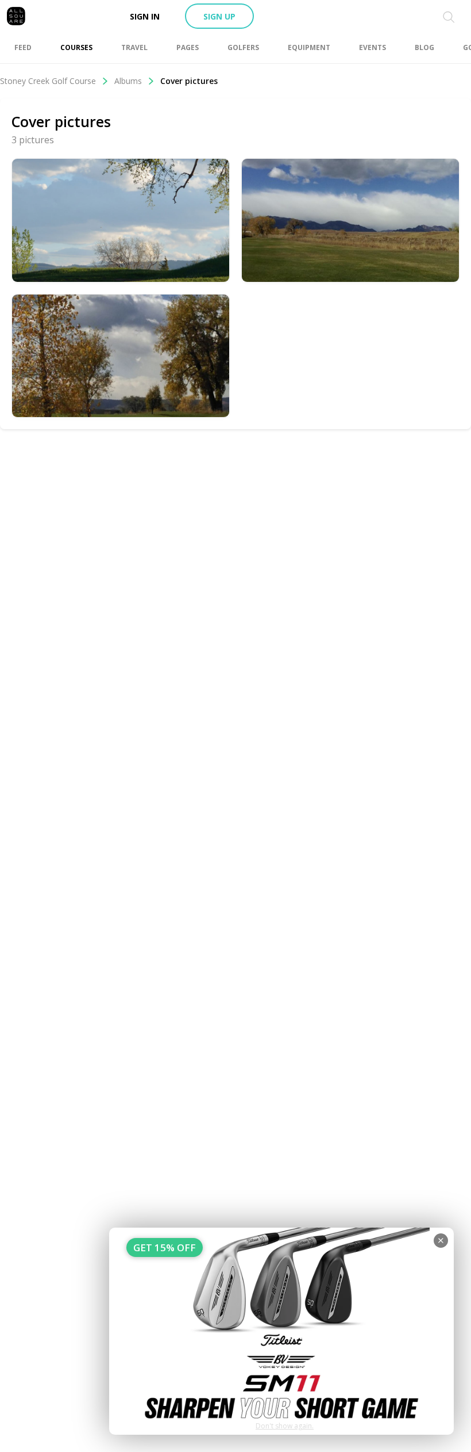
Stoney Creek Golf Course (48, 80)
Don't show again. (285, 1426)
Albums (128, 80)
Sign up (219, 16)
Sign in (145, 16)
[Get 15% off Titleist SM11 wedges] (281, 1331)
